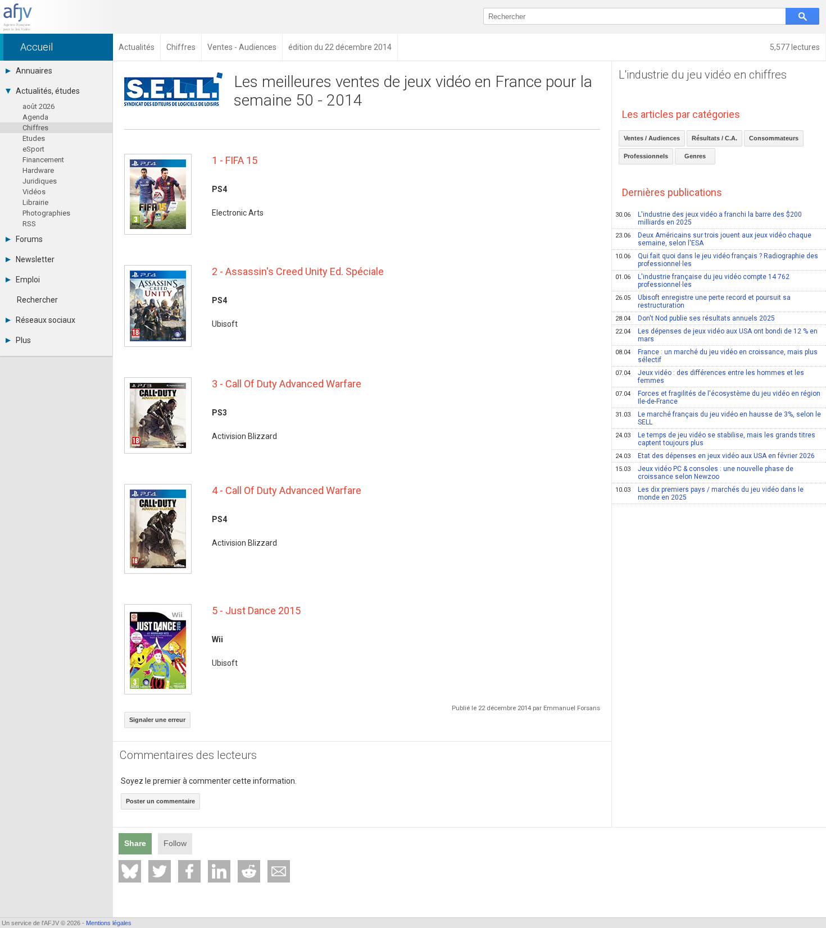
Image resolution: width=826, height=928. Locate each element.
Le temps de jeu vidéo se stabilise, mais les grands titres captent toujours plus (715, 439)
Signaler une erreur (157, 719)
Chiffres (35, 128)
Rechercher (37, 299)
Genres (695, 156)
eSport (33, 149)
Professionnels (646, 156)
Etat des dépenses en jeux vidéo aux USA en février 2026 (715, 456)
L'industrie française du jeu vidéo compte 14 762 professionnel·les (702, 281)
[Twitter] (159, 871)
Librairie (35, 202)
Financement (43, 160)
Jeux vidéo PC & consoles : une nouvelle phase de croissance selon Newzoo (704, 473)
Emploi (28, 279)
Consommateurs (773, 138)
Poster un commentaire (160, 801)
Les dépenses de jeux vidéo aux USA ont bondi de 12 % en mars (716, 335)
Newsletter (35, 259)
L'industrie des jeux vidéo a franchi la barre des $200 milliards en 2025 (708, 218)
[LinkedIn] (219, 871)
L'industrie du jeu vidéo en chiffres (703, 74)
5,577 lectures (795, 47)
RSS (29, 224)
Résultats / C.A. (714, 138)
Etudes (33, 138)
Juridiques (39, 181)
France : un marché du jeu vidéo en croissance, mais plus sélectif (716, 356)
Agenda (35, 117)
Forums (29, 239)
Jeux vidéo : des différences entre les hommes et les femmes (709, 377)
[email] (278, 871)
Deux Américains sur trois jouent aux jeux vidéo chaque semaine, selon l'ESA (713, 239)
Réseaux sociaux (45, 320)
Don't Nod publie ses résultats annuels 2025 (695, 318)
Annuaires (34, 70)
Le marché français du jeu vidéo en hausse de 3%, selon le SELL (718, 418)
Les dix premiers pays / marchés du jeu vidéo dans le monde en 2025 (709, 493)
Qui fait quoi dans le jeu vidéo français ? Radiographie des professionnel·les (716, 260)
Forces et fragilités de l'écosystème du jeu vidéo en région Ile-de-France (717, 397)
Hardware (38, 170)
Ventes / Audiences (652, 138)
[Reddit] (249, 871)
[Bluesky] (130, 871)
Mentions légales (108, 923)
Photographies (46, 213)
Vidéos (34, 192)
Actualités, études (48, 90)
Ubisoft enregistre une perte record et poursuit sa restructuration (703, 301)
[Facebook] (189, 871)
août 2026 (38, 106)
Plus (23, 340)
